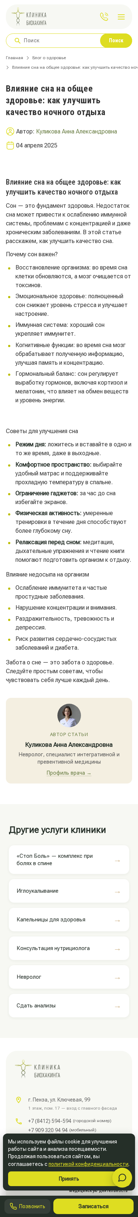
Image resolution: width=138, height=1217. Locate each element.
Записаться (93, 1206)
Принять (69, 1179)
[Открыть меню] (122, 17)
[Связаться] (122, 1178)
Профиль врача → (69, 773)
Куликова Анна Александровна (76, 131)
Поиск (116, 40)
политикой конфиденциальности (88, 1164)
